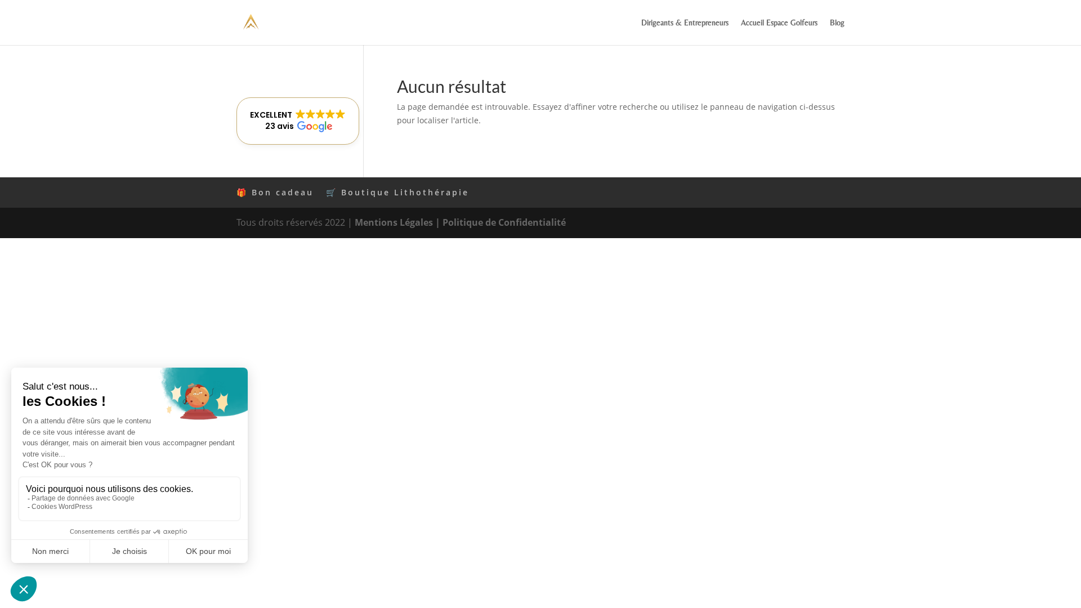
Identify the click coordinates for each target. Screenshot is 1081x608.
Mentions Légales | (399, 222)
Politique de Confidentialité (504, 222)
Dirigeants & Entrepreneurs (685, 23)
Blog (837, 23)
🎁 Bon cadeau (275, 192)
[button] (297, 121)
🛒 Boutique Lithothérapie (397, 192)
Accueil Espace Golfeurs (779, 23)
